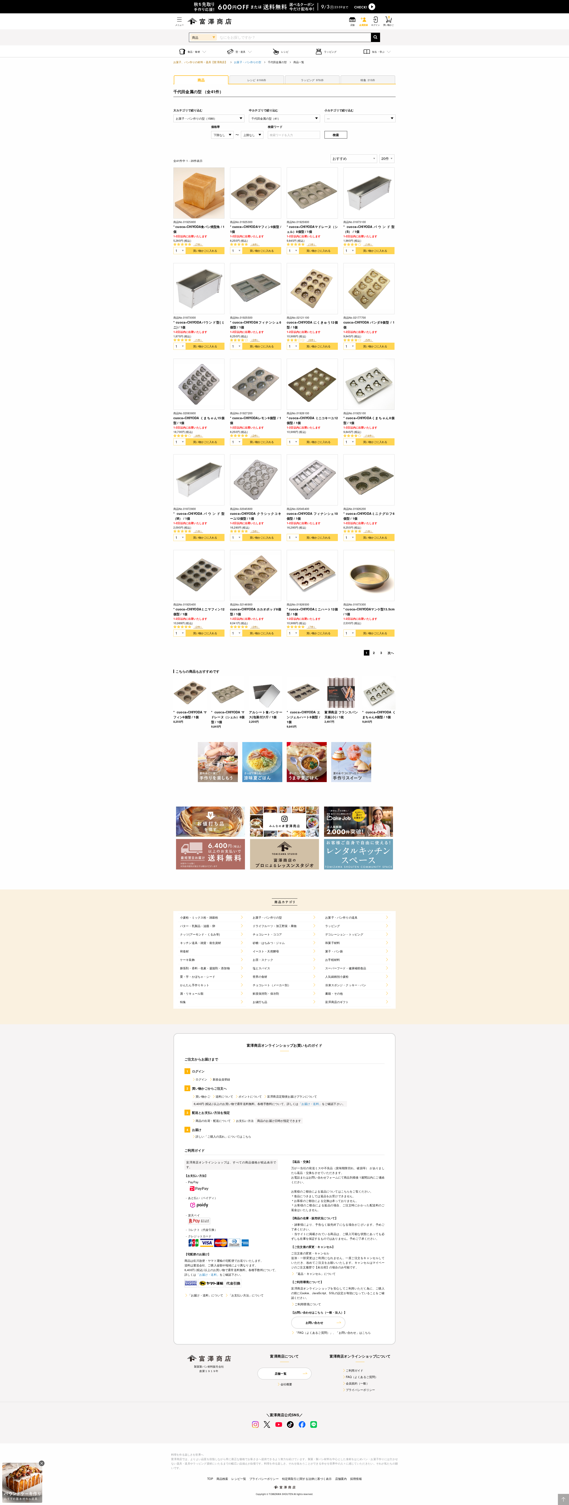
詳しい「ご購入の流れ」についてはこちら (223, 1136)
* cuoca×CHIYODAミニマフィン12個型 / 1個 (198, 611)
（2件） (255, 340)
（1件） (312, 244)
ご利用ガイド (354, 1370)
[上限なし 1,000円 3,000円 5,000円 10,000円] (252, 135)
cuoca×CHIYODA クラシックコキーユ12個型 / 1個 (255, 516)
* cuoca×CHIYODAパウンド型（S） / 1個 (369, 229)
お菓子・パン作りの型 (247, 62)
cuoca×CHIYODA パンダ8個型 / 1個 (369, 324)
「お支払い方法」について (246, 1295)
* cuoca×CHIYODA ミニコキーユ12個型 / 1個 (312, 420)
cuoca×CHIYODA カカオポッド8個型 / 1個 (255, 611)
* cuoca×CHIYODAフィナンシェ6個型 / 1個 (255, 324)
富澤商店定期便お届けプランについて (292, 1096)
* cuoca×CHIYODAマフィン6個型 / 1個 (255, 229)
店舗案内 (341, 1479)
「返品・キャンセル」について (315, 1274)
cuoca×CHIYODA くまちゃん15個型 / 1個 (198, 420)
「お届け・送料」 (310, 1104)
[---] (360, 118)
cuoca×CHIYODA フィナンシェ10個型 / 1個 (312, 516)
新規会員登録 (221, 1079)
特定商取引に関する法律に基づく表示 (307, 1479)
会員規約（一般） (357, 1383)
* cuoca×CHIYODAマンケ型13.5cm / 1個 (369, 611)
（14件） (369, 435)
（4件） (255, 244)
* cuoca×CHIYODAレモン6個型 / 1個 (255, 420)
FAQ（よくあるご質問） (362, 1377)
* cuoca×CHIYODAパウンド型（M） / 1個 (198, 516)
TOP (210, 1479)
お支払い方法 (245, 1121)
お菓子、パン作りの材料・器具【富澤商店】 (200, 62)
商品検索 (222, 1479)
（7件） (198, 244)
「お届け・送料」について (205, 1295)
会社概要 (286, 1384)
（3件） (255, 531)
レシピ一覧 (238, 1479)
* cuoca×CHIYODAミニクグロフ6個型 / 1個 (369, 516)
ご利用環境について (308, 1304)
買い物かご (203, 1096)
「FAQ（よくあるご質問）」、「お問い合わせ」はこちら (333, 1332)
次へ (391, 652)
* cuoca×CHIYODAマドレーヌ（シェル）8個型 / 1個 (312, 229)
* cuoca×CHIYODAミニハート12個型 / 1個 (312, 611)
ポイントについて (250, 1096)
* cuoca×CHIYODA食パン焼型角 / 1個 (198, 229)
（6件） (312, 340)
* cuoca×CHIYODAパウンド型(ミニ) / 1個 (198, 324)
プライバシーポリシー (360, 1390)
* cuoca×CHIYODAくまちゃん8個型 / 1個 (369, 420)
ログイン (201, 1079)
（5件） (368, 340)
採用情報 (356, 1479)
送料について (224, 1096)
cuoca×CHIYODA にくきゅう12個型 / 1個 (312, 324)
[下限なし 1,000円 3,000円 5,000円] (222, 135)
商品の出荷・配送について (213, 1121)
